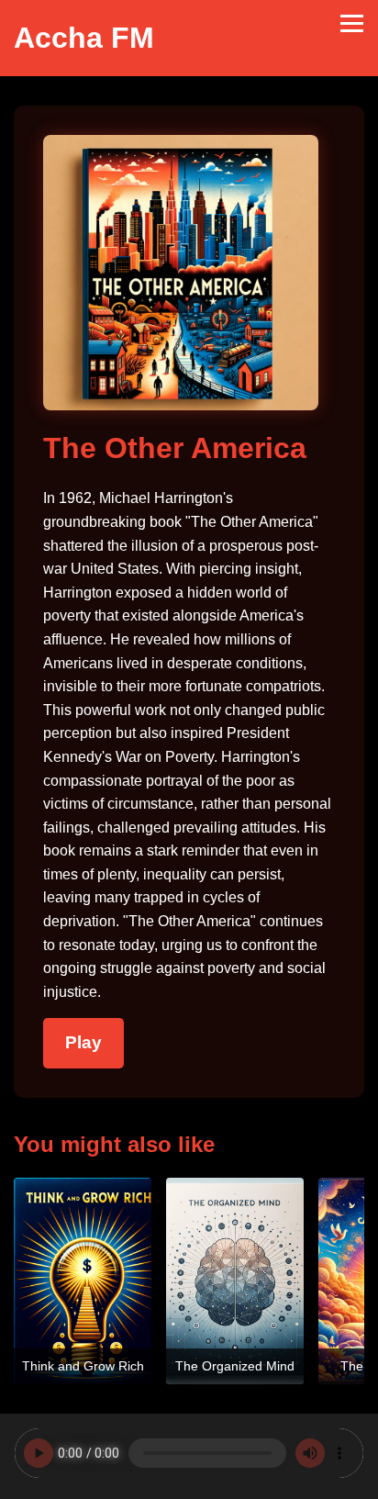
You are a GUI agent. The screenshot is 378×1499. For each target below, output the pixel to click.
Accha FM (84, 37)
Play (83, 1042)
